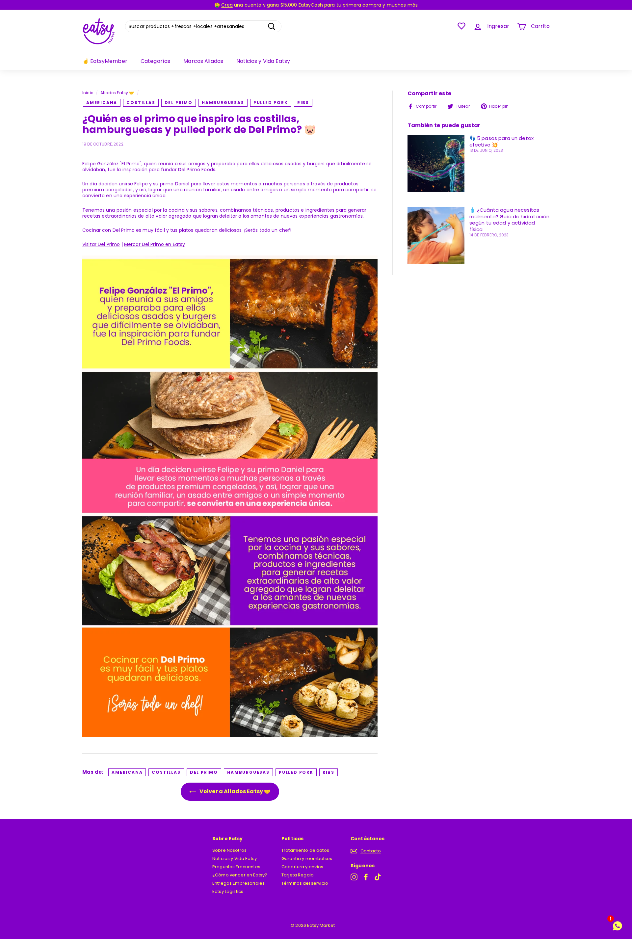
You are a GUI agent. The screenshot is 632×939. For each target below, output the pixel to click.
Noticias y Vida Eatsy (263, 61)
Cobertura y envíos (302, 867)
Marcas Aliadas (203, 61)
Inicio (87, 92)
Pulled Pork (270, 102)
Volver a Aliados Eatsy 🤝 (234, 791)
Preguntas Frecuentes (236, 867)
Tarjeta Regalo (297, 875)
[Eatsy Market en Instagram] (354, 876)
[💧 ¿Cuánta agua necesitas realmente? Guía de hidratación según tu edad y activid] (436, 235)
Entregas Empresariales (238, 883)
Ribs (303, 102)
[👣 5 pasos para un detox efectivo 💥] (436, 163)
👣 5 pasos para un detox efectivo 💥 (501, 141)
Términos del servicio (304, 883)
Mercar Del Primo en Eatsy (154, 244)
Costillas (140, 102)
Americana (101, 102)
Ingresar (498, 26)
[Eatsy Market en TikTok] (377, 876)
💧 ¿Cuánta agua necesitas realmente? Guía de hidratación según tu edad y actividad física (509, 219)
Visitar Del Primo (101, 244)
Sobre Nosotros (229, 850)
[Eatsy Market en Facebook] (365, 876)
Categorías (155, 61)
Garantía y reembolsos (306, 858)
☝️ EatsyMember (104, 61)
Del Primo (179, 102)
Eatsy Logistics (227, 891)
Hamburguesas (223, 102)
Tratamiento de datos (305, 850)
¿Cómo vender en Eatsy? (239, 875)
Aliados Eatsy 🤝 (117, 92)
